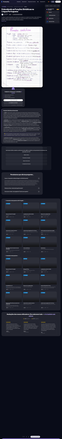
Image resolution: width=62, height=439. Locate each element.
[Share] (55, 6)
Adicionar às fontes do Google (18, 14)
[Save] (51, 6)
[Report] (58, 6)
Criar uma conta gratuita (35, 436)
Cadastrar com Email (13, 102)
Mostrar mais (4, 21)
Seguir (10, 14)
